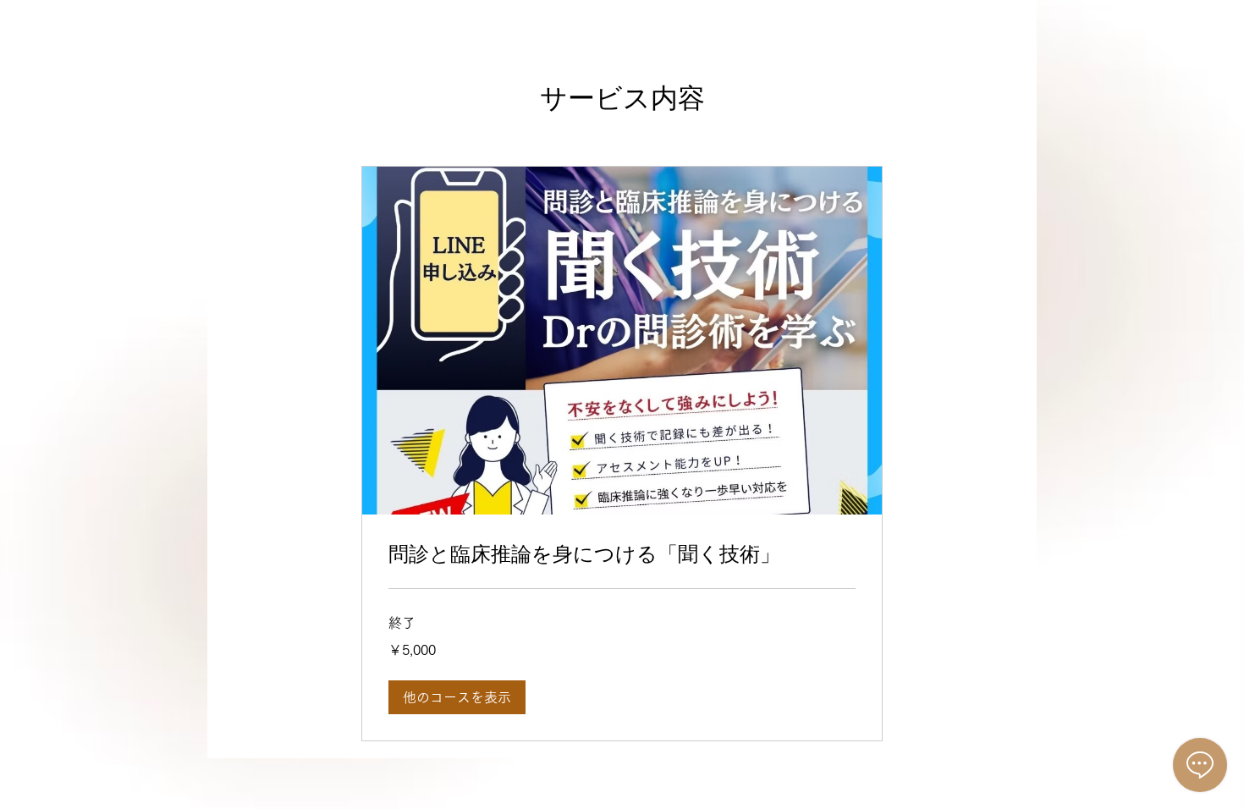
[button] (457, 697)
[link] (622, 554)
